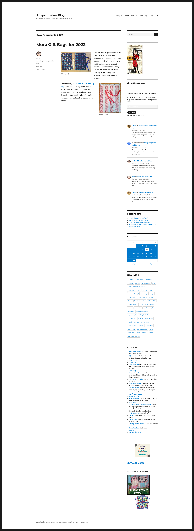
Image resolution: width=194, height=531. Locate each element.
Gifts (154, 301)
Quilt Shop (149, 325)
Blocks (137, 283)
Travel (138, 332)
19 (155, 253)
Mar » (151, 264)
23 (142, 257)
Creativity (144, 294)
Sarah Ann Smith (134, 428)
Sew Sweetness (142, 329)
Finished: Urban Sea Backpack (138, 218)
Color (154, 283)
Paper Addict (133, 402)
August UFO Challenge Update (138, 220)
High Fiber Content (135, 383)
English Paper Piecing (145, 297)
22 (138, 257)
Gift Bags (39, 66)
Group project (132, 304)
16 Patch (130, 279)
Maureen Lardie (134, 396)
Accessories (148, 279)
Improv (130, 308)
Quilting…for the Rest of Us (137, 424)
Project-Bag (145, 322)
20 (129, 257)
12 (155, 249)
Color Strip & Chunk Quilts (136, 286)
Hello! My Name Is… (147, 16)
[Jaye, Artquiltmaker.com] (142, 59)
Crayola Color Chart (135, 373)
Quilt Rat (131, 415)
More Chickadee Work (144, 161)
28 (134, 260)
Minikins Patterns (142, 311)
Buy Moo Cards (135, 462)
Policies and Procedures (58, 522)
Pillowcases (149, 318)
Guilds (141, 304)
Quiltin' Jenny (133, 419)
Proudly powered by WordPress (78, 522)
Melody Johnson (134, 398)
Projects (141, 325)
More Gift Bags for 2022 (61, 44)
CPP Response (147, 290)
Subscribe (131, 112)
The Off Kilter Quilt (135, 432)
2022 (37, 64)
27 (129, 260)
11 (151, 249)
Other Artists (132, 318)
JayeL (38, 58)
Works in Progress (134, 336)
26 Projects (139, 279)
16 (142, 253)
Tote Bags (131, 332)
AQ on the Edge (134, 356)
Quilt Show (131, 329)
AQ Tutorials (130, 16)
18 (151, 253)
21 (134, 257)
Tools (151, 329)
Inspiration (138, 308)
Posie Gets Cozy (134, 413)
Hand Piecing (149, 304)
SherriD (131, 430)
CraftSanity (132, 371)
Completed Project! (134, 290)
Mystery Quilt (132, 315)
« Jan (133, 264)
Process (136, 322)
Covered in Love (134, 364)
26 (155, 257)
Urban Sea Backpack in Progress (139, 222)
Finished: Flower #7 (135, 227)
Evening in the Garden (136, 379)
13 (129, 253)
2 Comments (40, 69)
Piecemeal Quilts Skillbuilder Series (140, 405)
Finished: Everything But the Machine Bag (142, 224)
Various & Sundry (147, 332)
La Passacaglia (149, 308)
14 (134, 253)
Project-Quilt (132, 325)
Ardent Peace (133, 360)
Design (151, 294)
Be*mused (132, 362)
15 (138, 253)
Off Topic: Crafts (144, 315)
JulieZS (134, 126)
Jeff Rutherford (134, 388)
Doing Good (132, 297)
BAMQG (130, 283)
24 (147, 257)
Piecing (140, 318)
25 (151, 257)
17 (147, 253)
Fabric (130, 301)
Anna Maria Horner (135, 352)
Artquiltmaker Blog (50, 15)
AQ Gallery (116, 16)
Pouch (130, 322)
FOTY (149, 301)
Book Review (146, 283)
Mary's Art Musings (135, 394)
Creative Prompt (133, 294)
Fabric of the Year (140, 301)
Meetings (131, 311)
